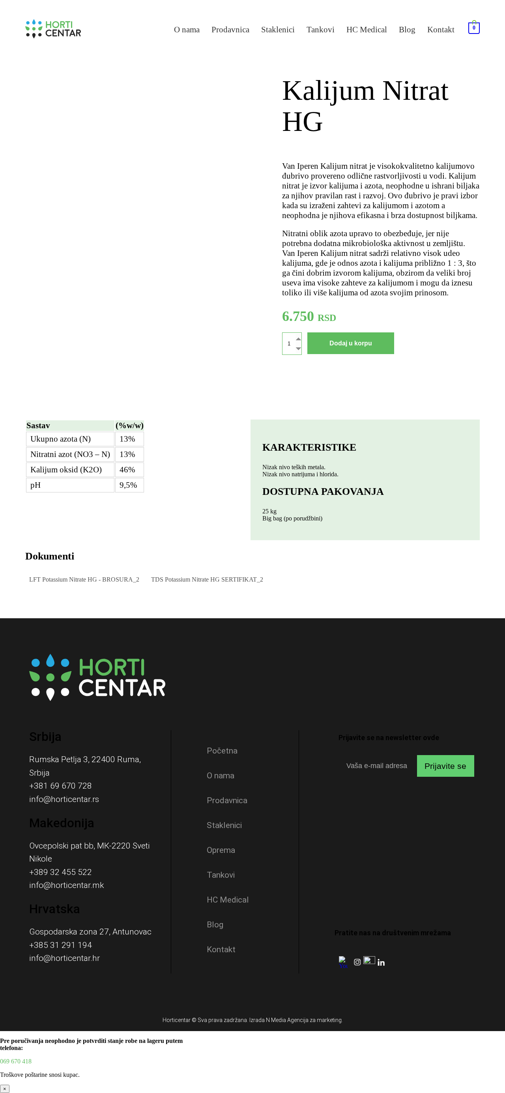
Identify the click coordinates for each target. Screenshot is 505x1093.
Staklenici (278, 29)
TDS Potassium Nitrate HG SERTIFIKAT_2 (207, 579)
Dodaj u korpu (350, 343)
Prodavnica (230, 29)
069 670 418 (16, 1061)
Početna (222, 750)
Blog (407, 29)
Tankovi (321, 29)
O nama (187, 29)
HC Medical (366, 29)
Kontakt (440, 29)
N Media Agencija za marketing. (304, 1020)
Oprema (221, 850)
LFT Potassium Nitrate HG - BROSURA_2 (84, 579)
